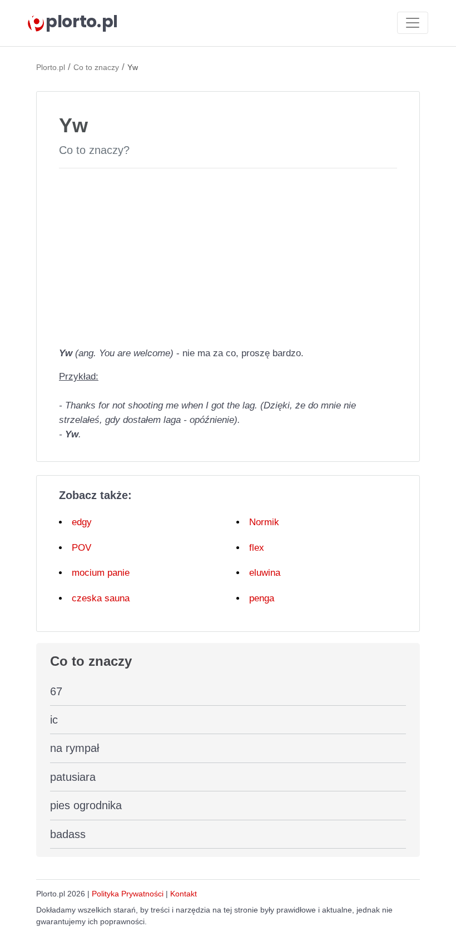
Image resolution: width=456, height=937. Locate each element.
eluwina (264, 572)
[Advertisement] (228, 255)
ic (54, 720)
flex (256, 547)
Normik (264, 522)
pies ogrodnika (86, 805)
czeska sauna (101, 598)
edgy (82, 522)
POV (81, 547)
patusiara (73, 777)
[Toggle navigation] (412, 23)
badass (68, 834)
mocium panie (101, 572)
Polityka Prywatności (127, 893)
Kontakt (183, 893)
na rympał (74, 748)
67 (56, 691)
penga (261, 598)
